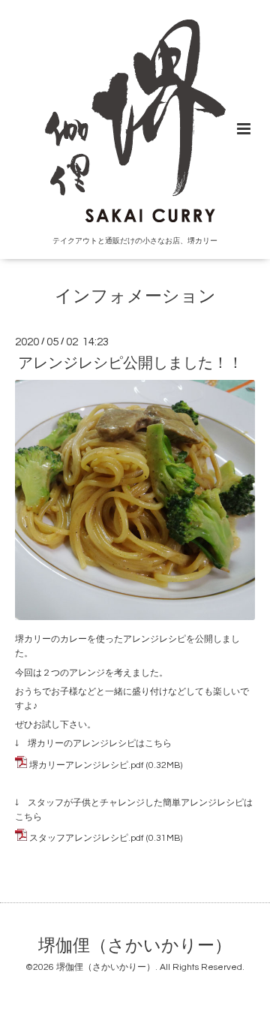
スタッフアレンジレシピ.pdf (86, 838)
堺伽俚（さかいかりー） (135, 946)
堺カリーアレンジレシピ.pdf (86, 765)
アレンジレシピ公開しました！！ (130, 363)
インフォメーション (135, 297)
